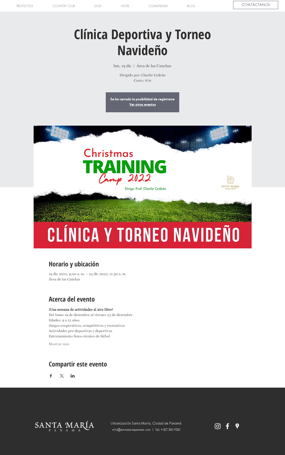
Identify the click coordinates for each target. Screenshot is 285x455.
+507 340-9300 (170, 430)
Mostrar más (59, 344)
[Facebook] (227, 426)
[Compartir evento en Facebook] (51, 376)
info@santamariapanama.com (131, 430)
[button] (25, 6)
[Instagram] (218, 426)
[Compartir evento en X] (62, 376)
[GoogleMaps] (237, 426)
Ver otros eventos (142, 104)
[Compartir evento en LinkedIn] (73, 376)
